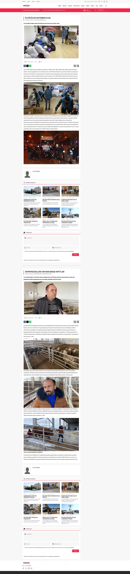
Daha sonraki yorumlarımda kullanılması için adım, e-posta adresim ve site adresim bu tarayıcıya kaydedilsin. (49, 251)
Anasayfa (27, 19)
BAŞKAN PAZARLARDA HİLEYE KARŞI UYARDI (69, 200)
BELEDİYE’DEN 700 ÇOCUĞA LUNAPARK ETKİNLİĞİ (68, 222)
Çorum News (36, 171)
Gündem (31, 19)
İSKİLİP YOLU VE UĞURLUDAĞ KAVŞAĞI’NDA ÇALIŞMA (50, 222)
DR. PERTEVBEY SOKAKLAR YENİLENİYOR (31, 222)
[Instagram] (104, 1)
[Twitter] (102, 1)
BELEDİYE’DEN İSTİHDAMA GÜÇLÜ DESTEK (51, 200)
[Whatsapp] (107, 1)
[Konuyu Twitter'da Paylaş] (27, 66)
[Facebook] (99, 1)
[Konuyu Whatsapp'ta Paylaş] (30, 66)
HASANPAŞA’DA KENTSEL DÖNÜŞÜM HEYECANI (30, 200)
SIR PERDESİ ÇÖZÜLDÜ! (48, 10)
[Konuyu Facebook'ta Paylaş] (25, 66)
